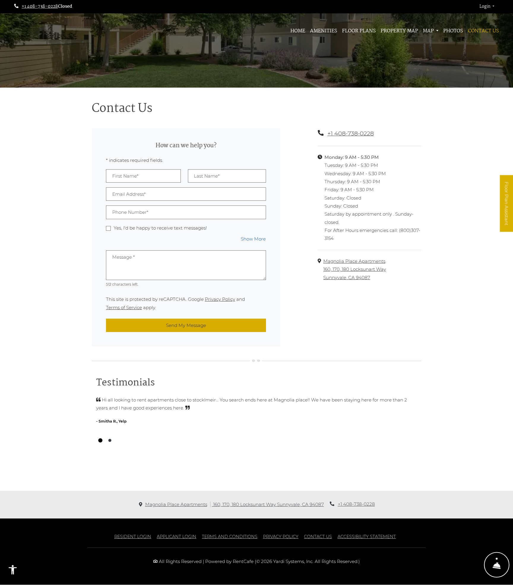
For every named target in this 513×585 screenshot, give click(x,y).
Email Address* (129, 194)
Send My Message (186, 325)
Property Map (399, 31)
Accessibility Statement (367, 536)
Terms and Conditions (229, 536)
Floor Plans (359, 31)
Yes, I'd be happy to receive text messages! (160, 228)
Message (123, 257)
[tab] (100, 440)
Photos (453, 31)
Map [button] (429, 31)
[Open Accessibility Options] (12, 571)
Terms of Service (124, 307)
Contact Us (483, 31)
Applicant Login (176, 536)
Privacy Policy (220, 299)
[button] (487, 6)
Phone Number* (130, 212)
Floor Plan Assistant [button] (507, 206)
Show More (253, 239)
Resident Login (132, 536)
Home (297, 31)
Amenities (323, 31)
